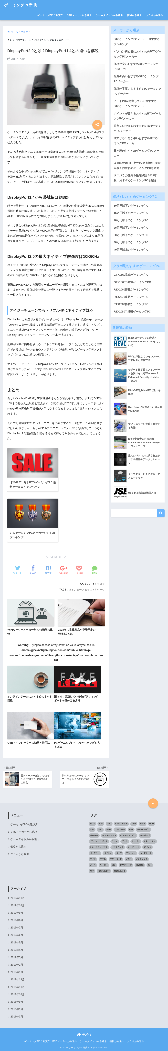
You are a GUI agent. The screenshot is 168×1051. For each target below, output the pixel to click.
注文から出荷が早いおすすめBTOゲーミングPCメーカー (137, 141)
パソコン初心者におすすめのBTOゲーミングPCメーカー (137, 54)
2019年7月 (16, 927)
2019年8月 (16, 920)
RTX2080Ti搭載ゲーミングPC (132, 311)
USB (108, 829)
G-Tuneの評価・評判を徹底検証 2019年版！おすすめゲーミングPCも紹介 (137, 165)
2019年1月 (16, 972)
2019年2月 (16, 964)
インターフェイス (81, 589)
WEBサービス (143, 829)
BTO (101, 823)
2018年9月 (16, 1001)
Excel (142, 823)
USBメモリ (120, 829)
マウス (103, 859)
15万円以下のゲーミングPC (131, 212)
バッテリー (95, 853)
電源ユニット (120, 871)
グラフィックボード (99, 841)
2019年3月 (16, 957)
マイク (93, 859)
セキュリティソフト (99, 847)
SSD (100, 829)
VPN (131, 829)
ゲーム (125, 841)
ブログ (101, 583)
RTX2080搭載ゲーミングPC (131, 304)
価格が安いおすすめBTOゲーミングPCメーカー (136, 66)
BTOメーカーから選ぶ (79, 15)
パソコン (108, 853)
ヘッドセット (146, 853)
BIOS (92, 823)
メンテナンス (142, 859)
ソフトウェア (118, 847)
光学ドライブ (126, 865)
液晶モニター (104, 871)
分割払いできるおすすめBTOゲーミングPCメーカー (137, 128)
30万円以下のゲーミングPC (131, 235)
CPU (109, 823)
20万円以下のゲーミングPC (131, 220)
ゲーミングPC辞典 (20, 5)
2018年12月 (17, 979)
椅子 (150, 865)
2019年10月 (17, 905)
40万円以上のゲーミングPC (131, 249)
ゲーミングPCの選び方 (50, 15)
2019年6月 (16, 935)
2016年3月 (16, 1016)
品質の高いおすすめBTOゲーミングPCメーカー (136, 79)
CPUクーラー (121, 823)
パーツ (101, 589)
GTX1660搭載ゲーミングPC (131, 274)
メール (93, 865)
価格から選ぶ (134, 15)
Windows (94, 835)
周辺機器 (140, 865)
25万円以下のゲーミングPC (131, 227)
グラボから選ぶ (154, 15)
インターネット (109, 835)
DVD (134, 823)
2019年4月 (16, 950)
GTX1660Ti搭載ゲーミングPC (132, 282)
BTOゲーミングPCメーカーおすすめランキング (136, 42)
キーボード (145, 835)
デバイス (147, 847)
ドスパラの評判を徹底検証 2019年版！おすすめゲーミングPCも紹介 (135, 178)
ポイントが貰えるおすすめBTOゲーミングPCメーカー (137, 116)
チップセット (133, 847)
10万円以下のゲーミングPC (131, 205)
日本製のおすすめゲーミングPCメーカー (136, 153)
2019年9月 (16, 912)
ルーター (104, 865)
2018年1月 (16, 1009)
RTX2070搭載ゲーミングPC (131, 297)
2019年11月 (17, 898)
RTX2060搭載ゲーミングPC (131, 289)
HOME (86, 1034)
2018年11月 (17, 987)
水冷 (92, 871)
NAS (92, 829)
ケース (115, 841)
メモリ (129, 859)
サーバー (136, 841)
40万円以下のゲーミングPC (131, 242)
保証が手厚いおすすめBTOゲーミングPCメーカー (137, 91)
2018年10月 (17, 994)
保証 (114, 865)
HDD (151, 823)
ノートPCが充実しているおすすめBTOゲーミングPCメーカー (135, 104)
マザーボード (116, 859)
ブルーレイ (131, 853)
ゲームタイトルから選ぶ (109, 15)
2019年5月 (16, 942)
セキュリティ (150, 841)
